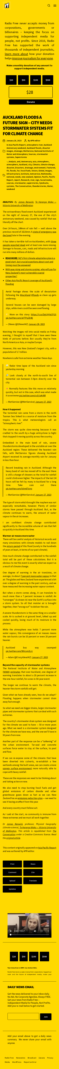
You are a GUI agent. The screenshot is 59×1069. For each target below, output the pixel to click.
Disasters (19, 167)
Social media (46, 180)
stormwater (20, 183)
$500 (48, 80)
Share (33, 864)
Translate (33, 880)
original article (13, 838)
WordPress (16, 1062)
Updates (12, 889)
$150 (35, 80)
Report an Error (30, 1062)
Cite (33, 872)
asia (34, 161)
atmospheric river (35, 145)
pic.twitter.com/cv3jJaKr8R (32, 395)
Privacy (50, 1058)
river (32, 180)
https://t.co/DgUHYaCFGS (43, 314)
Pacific (45, 177)
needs (18, 177)
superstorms (32, 183)
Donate (31, 101)
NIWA (6, 671)
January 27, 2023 (43, 401)
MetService (28, 151)
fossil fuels (26, 170)
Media (7, 1062)
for (18, 170)
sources (10, 183)
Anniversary (26, 161)
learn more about (16, 54)
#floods (35, 295)
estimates (15, 671)
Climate (36, 164)
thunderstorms (39, 186)
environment (40, 167)
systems (10, 186)
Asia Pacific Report (17, 145)
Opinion (37, 177)
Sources (32, 154)
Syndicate (43, 183)
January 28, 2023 (37, 324)
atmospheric (12, 164)
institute (25, 173)
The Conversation (23, 186)
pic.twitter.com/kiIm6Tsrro (19, 488)
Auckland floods (34, 148)
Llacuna (42, 1058)
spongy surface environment (17, 768)
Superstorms (21, 157)
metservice (35, 173)
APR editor (35, 140)
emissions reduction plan (30, 798)
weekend (11, 189)
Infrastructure (13, 173)
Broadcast (32, 1058)
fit (8, 170)
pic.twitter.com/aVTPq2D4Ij (19, 317)
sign (37, 180)
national (10, 177)
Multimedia (46, 173)
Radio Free (9, 1058)
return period (13, 546)
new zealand (27, 177)
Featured (51, 167)
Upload (12, 880)
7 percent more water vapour (35, 576)
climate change (47, 164)
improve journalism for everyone (32, 58)
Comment (12, 872)
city (30, 164)
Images (48, 170)
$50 (23, 80)
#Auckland (25, 295)
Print (12, 864)
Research (25, 180)
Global (41, 170)
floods (13, 170)
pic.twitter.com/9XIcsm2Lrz (19, 651)
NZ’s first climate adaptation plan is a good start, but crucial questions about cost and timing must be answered (30, 262)
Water (50, 186)
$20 (11, 80)
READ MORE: (11, 258)
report (17, 180)
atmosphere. (43, 161)
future (34, 170)
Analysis (12, 161)
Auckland (23, 164)
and (18, 161)
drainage (18, 151)
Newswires (20, 1058)
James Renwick (25, 202)
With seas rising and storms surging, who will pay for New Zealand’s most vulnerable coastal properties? (30, 273)
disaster (10, 167)
